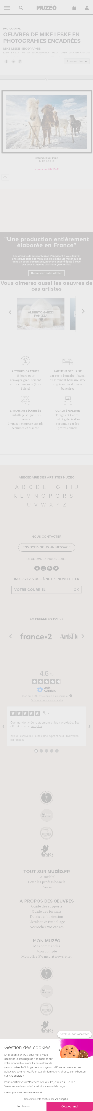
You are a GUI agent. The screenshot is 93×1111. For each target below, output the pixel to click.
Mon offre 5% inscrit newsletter (46, 956)
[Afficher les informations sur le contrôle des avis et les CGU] (70, 695)
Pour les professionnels (46, 882)
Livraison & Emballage (46, 922)
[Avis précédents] (3, 726)
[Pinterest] (49, 570)
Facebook (6, 61)
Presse (46, 887)
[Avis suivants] (90, 726)
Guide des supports (46, 906)
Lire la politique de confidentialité (23, 1092)
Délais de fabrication (46, 917)
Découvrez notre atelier (46, 273)
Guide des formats (46, 911)
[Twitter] (56, 570)
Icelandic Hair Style (46, 159)
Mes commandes (46, 946)
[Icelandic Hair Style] (47, 152)
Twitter (13, 61)
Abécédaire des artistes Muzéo (47, 477)
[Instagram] (43, 570)
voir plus (36, 726)
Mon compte (46, 951)
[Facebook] (37, 570)
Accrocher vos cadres (46, 927)
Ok (76, 589)
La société (46, 877)
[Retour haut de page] (5, 177)
